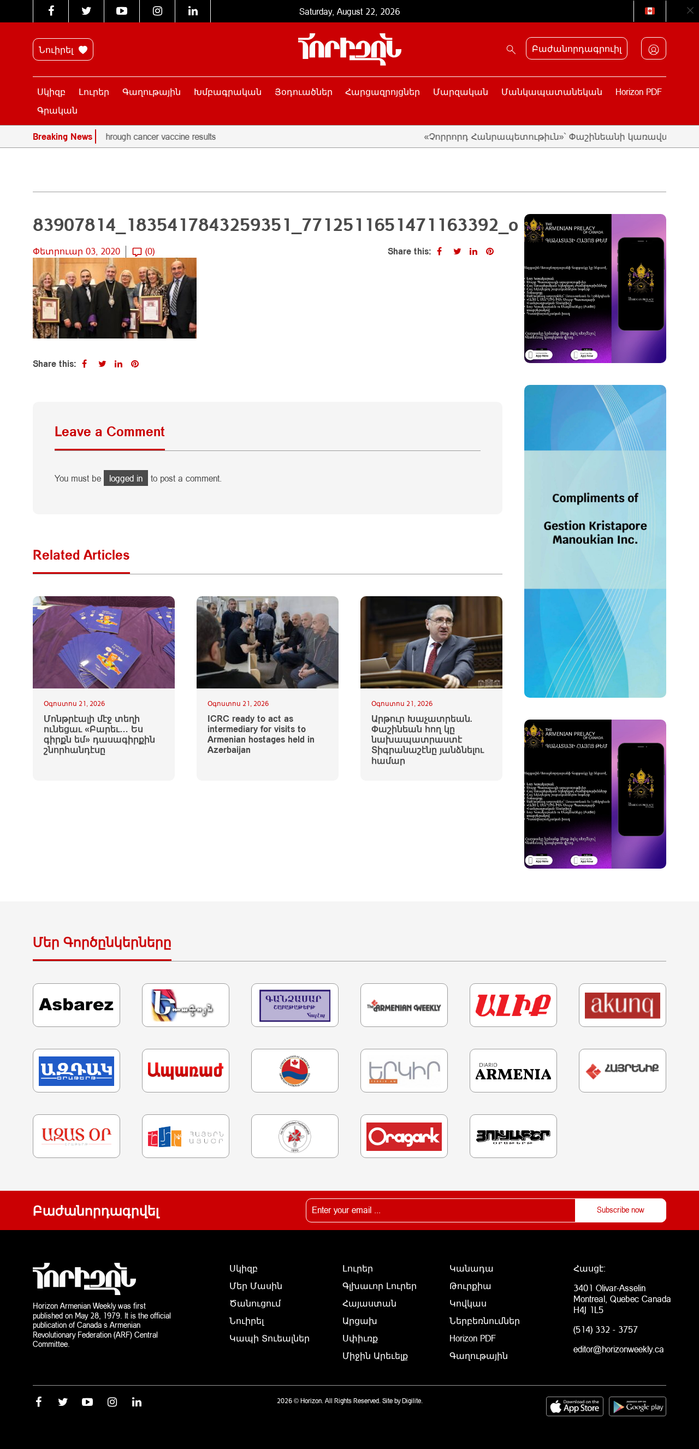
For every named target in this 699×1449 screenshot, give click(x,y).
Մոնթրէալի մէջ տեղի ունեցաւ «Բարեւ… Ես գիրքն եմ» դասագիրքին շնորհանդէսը (99, 734)
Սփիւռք (360, 1338)
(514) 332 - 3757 (605, 1329)
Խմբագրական (228, 91)
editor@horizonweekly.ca (618, 1349)
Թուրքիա (470, 1285)
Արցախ (359, 1320)
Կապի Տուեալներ (269, 1338)
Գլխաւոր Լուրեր (379, 1285)
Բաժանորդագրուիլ (576, 48)
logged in (126, 478)
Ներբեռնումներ (484, 1320)
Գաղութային (151, 91)
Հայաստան (369, 1303)
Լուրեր (94, 91)
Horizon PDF (638, 91)
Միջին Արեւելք (375, 1355)
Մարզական (460, 91)
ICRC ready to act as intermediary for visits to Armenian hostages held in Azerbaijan (261, 734)
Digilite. (412, 1401)
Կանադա (471, 1268)
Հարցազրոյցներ (382, 91)
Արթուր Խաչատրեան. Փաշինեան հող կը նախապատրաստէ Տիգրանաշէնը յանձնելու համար (427, 739)
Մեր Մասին (255, 1285)
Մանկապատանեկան (551, 91)
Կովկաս (468, 1303)
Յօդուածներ (304, 91)
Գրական (57, 110)
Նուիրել (57, 49)
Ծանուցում (255, 1303)
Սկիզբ (51, 91)
